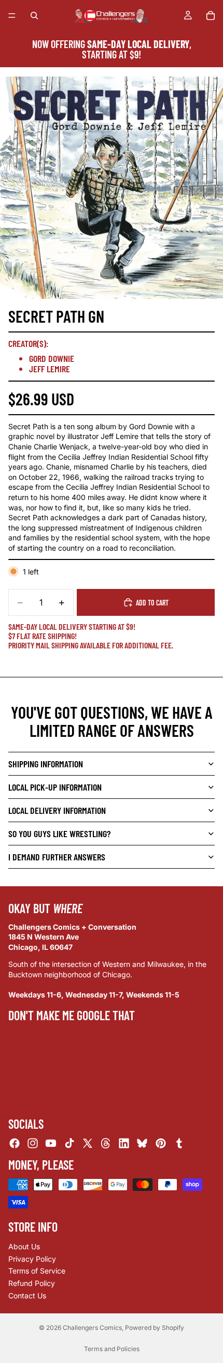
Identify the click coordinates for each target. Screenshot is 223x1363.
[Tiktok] (69, 1143)
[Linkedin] (124, 1143)
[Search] (34, 15)
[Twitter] (87, 1143)
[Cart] (210, 15)
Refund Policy (31, 1283)
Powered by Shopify (154, 1327)
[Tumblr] (179, 1143)
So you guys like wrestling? (59, 833)
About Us (24, 1246)
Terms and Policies (112, 1349)
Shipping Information (45, 763)
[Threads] (106, 1143)
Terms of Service (36, 1270)
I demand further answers (56, 856)
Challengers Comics (92, 1327)
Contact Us (27, 1295)
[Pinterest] (161, 1143)
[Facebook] (14, 1143)
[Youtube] (51, 1143)
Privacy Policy (32, 1258)
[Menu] (12, 15)
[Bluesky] (142, 1143)
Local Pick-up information (55, 787)
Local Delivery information (57, 810)
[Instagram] (32, 1143)
